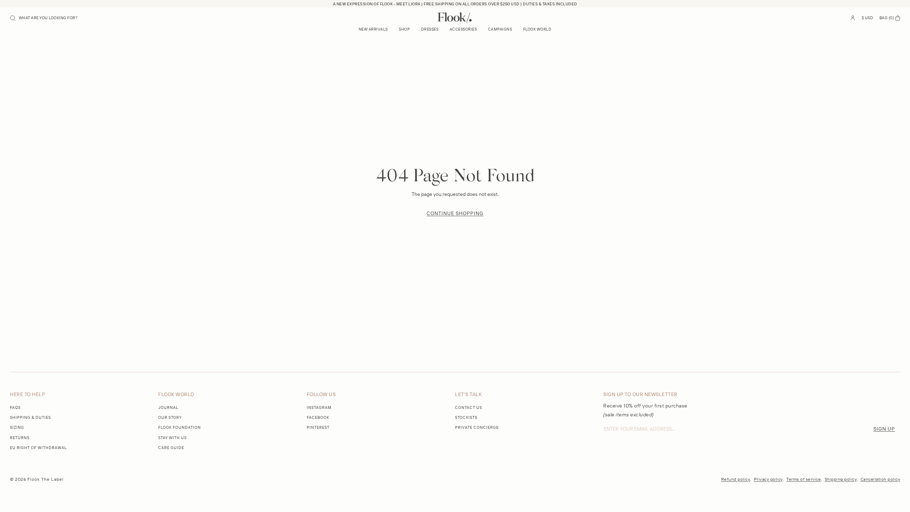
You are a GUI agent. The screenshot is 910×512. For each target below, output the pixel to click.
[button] (43, 17)
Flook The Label (45, 479)
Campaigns (500, 29)
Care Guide (171, 447)
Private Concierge (477, 427)
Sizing (17, 427)
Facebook (318, 417)
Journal (168, 407)
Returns (20, 437)
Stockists (466, 417)
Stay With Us (172, 437)
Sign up (884, 429)
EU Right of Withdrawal (38, 447)
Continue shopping (455, 213)
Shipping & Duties (30, 417)
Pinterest (318, 427)
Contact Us (468, 407)
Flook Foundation (179, 427)
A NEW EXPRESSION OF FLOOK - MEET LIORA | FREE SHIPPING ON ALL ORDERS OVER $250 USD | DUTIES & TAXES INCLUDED (455, 3)
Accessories (463, 29)
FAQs (15, 407)
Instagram (319, 407)
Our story (170, 417)
